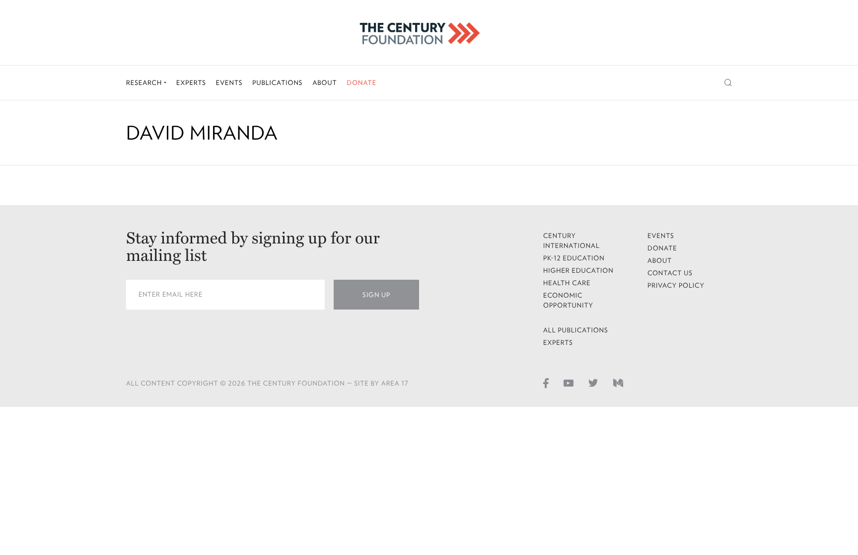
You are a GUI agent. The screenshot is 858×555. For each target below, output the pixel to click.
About (324, 82)
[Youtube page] (568, 382)
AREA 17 (395, 383)
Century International (571, 240)
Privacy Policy (676, 285)
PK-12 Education (574, 258)
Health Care (567, 283)
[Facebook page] (546, 382)
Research (145, 82)
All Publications (575, 330)
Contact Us (670, 273)
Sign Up (376, 295)
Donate (361, 82)
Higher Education (578, 270)
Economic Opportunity (568, 300)
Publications (277, 82)
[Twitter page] (593, 382)
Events (229, 82)
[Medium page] (618, 382)
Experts (191, 82)
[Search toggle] (728, 82)
